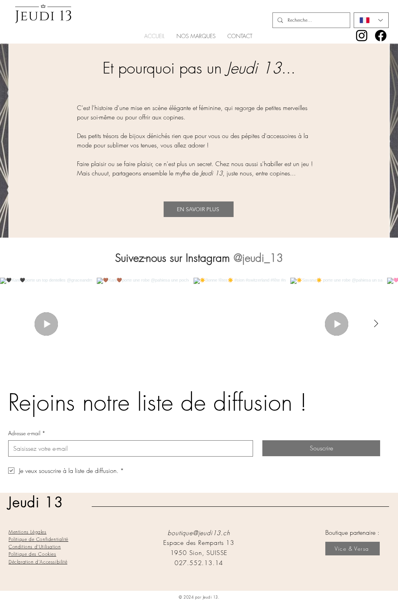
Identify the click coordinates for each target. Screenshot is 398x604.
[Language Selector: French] (371, 20)
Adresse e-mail (26, 433)
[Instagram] (361, 35)
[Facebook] (380, 35)
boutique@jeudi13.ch (199, 533)
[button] (196, 36)
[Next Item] (376, 324)
